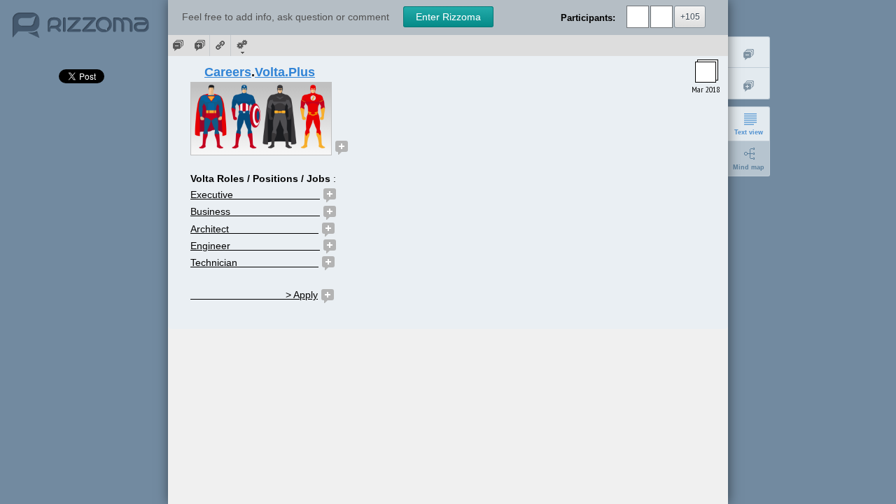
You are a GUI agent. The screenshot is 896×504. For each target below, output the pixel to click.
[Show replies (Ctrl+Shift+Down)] (749, 83)
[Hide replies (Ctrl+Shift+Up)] (749, 52)
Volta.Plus (285, 72)
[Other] (241, 45)
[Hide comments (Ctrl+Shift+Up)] (178, 45)
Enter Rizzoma (448, 16)
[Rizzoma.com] (81, 31)
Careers (227, 72)
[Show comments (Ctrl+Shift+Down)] (199, 45)
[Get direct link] (220, 45)
